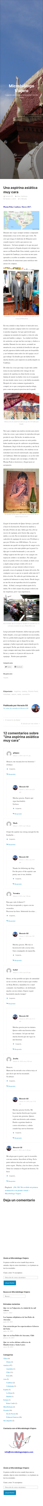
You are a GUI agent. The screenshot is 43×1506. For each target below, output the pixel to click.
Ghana (8, 1362)
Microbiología (8, 1407)
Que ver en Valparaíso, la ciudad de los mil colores (19, 1309)
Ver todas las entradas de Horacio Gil (15, 708)
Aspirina (17, 691)
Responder (12, 774)
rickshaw (6, 694)
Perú (7, 1376)
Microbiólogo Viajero (21, 88)
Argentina (9, 1369)
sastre (13, 694)
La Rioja (9, 1393)
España (5, 1389)
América (6, 1365)
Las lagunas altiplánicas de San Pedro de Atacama (18, 1318)
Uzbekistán (10, 1386)
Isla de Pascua (11, 1414)
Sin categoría (7, 1420)
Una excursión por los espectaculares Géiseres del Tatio (21, 1327)
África (5, 1358)
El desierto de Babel (12, 720)
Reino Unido (10, 1403)
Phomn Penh (33, 691)
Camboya (24, 196)
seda (19, 694)
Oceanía (6, 1410)
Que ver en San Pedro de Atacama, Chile (18, 1335)
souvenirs (26, 694)
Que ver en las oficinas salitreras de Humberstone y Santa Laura (17, 1343)
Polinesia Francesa (12, 1417)
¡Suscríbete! (9, 1283)
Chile (8, 1372)
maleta (24, 691)
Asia (18, 196)
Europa (5, 1400)
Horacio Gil (9, 196)
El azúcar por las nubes (29, 723)
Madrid (8, 1396)
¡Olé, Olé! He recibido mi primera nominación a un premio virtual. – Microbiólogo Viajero (21, 1190)
